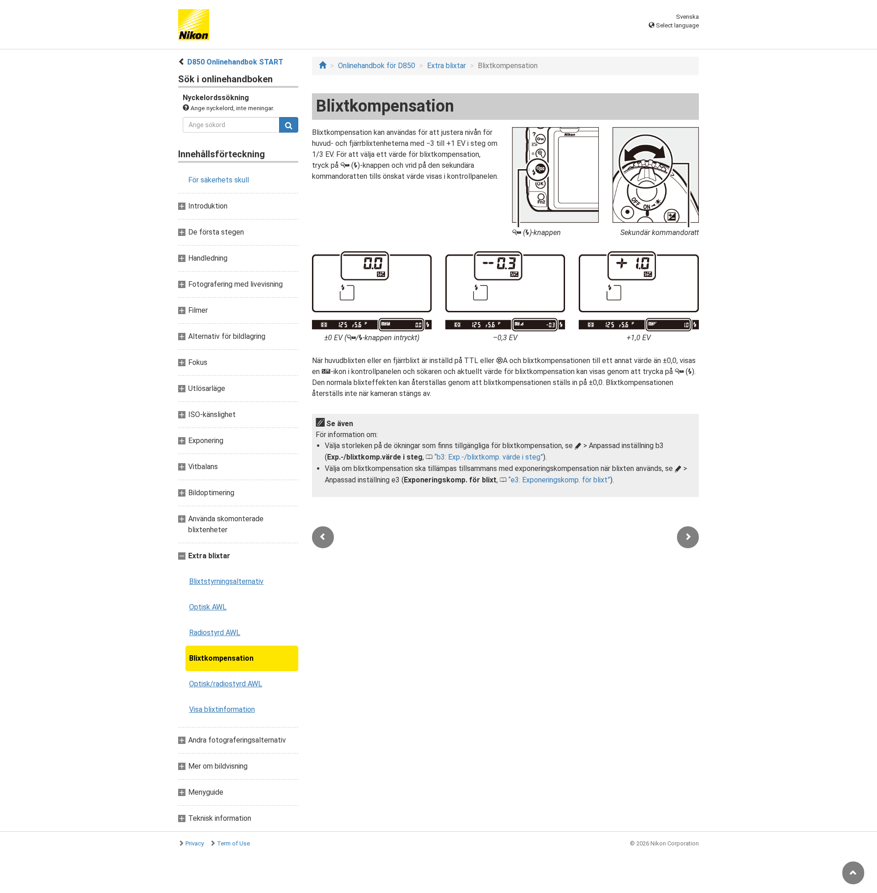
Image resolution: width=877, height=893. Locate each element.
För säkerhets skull (218, 180)
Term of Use (233, 843)
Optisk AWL (208, 607)
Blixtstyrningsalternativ (226, 581)
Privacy (194, 843)
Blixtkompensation (221, 658)
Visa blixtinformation (222, 709)
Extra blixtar (446, 65)
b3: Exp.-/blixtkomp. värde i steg (488, 457)
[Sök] (288, 125)
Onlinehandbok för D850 (376, 65)
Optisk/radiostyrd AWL (225, 683)
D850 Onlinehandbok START (235, 62)
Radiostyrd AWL (214, 632)
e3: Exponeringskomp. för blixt (559, 480)
